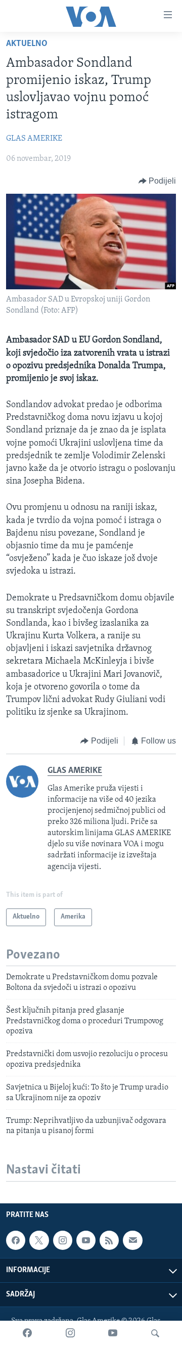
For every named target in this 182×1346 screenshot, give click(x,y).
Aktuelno (27, 44)
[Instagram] (70, 1333)
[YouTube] (112, 1333)
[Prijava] (132, 1240)
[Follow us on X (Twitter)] (39, 1240)
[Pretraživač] (155, 1333)
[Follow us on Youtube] (86, 1240)
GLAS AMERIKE (34, 139)
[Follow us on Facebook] (15, 1240)
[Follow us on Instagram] (62, 1240)
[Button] (157, 181)
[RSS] (109, 1240)
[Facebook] (27, 1333)
